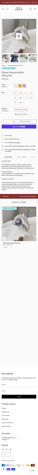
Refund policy (6, 426)
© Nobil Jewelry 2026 (8, 460)
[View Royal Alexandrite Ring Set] (19, 36)
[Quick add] (4, 239)
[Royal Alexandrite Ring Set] (19, 224)
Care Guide (5, 415)
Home (3, 65)
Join (19, 396)
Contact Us (5, 412)
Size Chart (5, 419)
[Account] (30, 9)
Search (4, 408)
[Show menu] (2, 9)
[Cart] (35, 9)
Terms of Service (7, 423)
